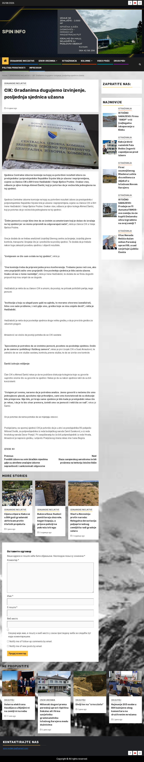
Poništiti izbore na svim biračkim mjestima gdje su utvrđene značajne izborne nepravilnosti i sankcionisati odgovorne (26, 461)
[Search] (140, 64)
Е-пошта (12, 607)
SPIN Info (14, 32)
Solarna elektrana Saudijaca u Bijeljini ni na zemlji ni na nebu (17, 708)
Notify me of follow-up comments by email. (30, 641)
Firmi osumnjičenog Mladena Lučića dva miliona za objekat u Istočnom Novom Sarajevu (128, 177)
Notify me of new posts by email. (25, 646)
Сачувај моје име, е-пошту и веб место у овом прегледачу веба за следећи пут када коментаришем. (49, 635)
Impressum (35, 68)
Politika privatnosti (13, 68)
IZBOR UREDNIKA (47, 61)
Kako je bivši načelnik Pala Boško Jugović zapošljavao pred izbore (128, 149)
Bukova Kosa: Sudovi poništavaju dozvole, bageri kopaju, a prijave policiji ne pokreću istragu (49, 521)
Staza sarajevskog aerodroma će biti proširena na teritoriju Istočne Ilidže (77, 459)
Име (10, 596)
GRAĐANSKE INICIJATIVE (22, 61)
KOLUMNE (85, 61)
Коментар (13, 560)
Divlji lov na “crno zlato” (90, 704)
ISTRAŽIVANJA (69, 61)
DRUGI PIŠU (119, 61)
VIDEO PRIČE (103, 61)
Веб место (12, 618)
